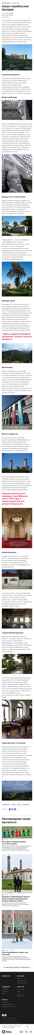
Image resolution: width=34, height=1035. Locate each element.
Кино (18, 991)
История (5, 991)
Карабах (14, 804)
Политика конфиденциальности (9, 1020)
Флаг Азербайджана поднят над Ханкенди (15, 953)
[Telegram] (12, 809)
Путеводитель (15, 3)
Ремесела (5, 989)
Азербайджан (6, 804)
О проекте (5, 1002)
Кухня (4, 993)
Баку (18, 978)
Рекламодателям (7, 1004)
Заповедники (21, 980)
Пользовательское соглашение (9, 1018)
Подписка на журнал (8, 1006)
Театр (19, 993)
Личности (6, 976)
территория (25, 804)
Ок (27, 1026)
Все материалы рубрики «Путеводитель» (17, 967)
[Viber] (15, 809)
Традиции (6, 987)
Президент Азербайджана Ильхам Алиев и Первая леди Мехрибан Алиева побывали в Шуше (16, 899)
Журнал (5, 999)
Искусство (20, 989)
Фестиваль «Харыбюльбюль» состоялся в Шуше (14, 843)
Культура (5, 839)
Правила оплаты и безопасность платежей (11, 1022)
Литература (20, 996)
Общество (12, 839)
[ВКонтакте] (10, 809)
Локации (6, 3)
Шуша (19, 804)
